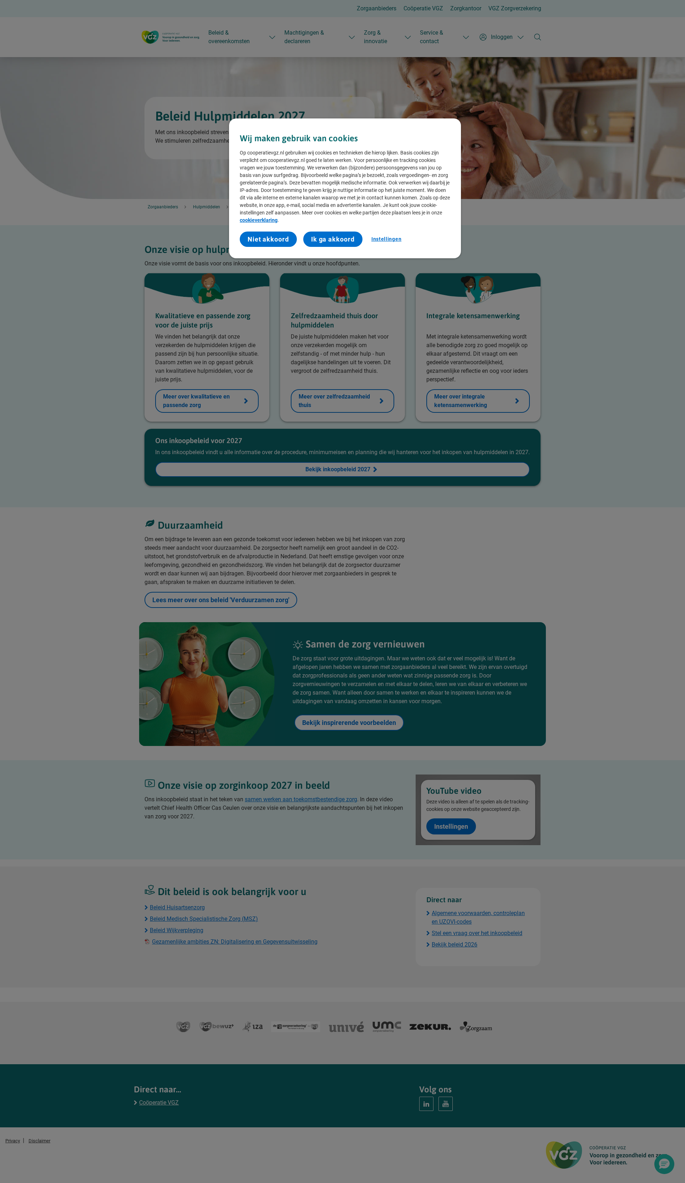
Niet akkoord (268, 239)
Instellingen (386, 239)
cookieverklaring (259, 220)
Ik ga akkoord (333, 239)
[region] (345, 188)
